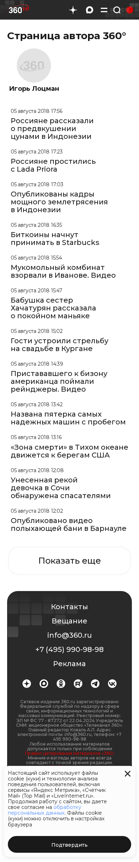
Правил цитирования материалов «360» (69, 753)
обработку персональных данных (44, 810)
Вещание (69, 621)
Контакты (69, 606)
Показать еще (69, 560)
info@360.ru (69, 635)
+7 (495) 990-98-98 (69, 649)
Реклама (69, 663)
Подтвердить (69, 845)
